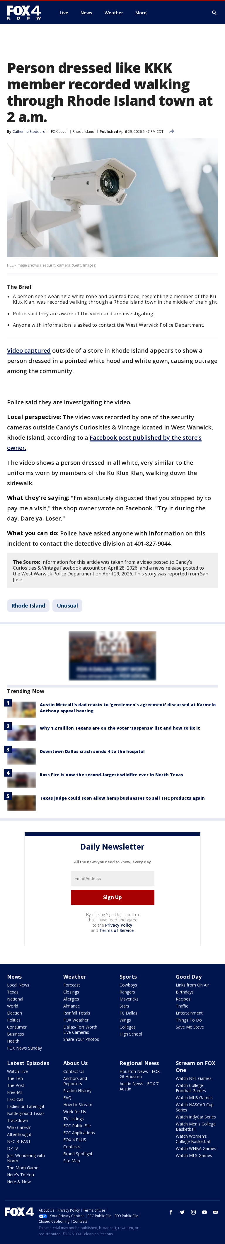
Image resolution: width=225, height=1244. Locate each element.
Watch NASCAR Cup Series (195, 1107)
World (12, 1006)
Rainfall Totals (76, 1013)
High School (131, 1034)
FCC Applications (79, 1132)
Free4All (14, 1092)
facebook (171, 1212)
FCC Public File (77, 1125)
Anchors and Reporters (75, 1081)
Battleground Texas (26, 1113)
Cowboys (128, 985)
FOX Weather (75, 1020)
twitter (182, 1212)
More (140, 12)
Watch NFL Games (194, 1078)
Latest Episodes (28, 1062)
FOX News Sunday (24, 1048)
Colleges (128, 1027)
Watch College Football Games (191, 1088)
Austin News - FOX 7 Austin (139, 1086)
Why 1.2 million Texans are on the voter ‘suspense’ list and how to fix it (120, 728)
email (215, 1212)
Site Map (71, 1160)
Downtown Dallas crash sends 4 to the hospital (92, 751)
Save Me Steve (190, 1027)
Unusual (67, 605)
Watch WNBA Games (196, 1148)
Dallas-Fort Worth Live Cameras (80, 1029)
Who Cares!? (18, 1127)
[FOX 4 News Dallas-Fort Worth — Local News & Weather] (26, 13)
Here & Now (19, 1181)
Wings (125, 1020)
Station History (77, 1090)
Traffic (182, 1006)
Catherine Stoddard (29, 131)
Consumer (17, 1027)
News (14, 976)
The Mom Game (22, 1167)
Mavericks (129, 999)
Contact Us (73, 1071)
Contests (71, 1146)
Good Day (189, 976)
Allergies (71, 999)
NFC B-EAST (19, 1141)
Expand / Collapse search (214, 13)
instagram (193, 1212)
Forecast (71, 985)
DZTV (12, 1148)
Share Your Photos (81, 1039)
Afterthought (19, 1134)
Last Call (15, 1099)
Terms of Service (116, 930)
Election (14, 1013)
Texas (12, 992)
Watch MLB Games (194, 1097)
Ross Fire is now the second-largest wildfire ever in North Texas (111, 774)
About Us (75, 1062)
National (15, 999)
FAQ (67, 1097)
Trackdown (17, 1120)
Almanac (71, 1006)
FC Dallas (128, 1013)
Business (15, 1034)
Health (13, 1041)
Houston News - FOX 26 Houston (140, 1074)
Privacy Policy (118, 925)
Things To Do (189, 1020)
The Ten (15, 1078)
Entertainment (189, 1013)
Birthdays (185, 992)
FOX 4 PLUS (74, 1139)
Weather (74, 976)
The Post (15, 1085)
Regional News (139, 1062)
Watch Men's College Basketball (196, 1126)
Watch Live (17, 1071)
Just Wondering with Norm (26, 1158)
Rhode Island (83, 131)
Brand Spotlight (78, 1153)
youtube (204, 1212)
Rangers (127, 992)
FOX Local (59, 131)
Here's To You (20, 1174)
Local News (18, 985)
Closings (71, 992)
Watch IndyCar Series (196, 1117)
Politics (14, 1020)
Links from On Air (192, 985)
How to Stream (77, 1104)
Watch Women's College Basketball (193, 1138)
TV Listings (73, 1118)
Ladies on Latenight (26, 1106)
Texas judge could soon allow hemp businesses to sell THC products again (122, 798)
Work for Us (74, 1111)
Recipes (183, 999)
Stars (124, 1006)
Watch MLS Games (194, 1155)
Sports (128, 976)
